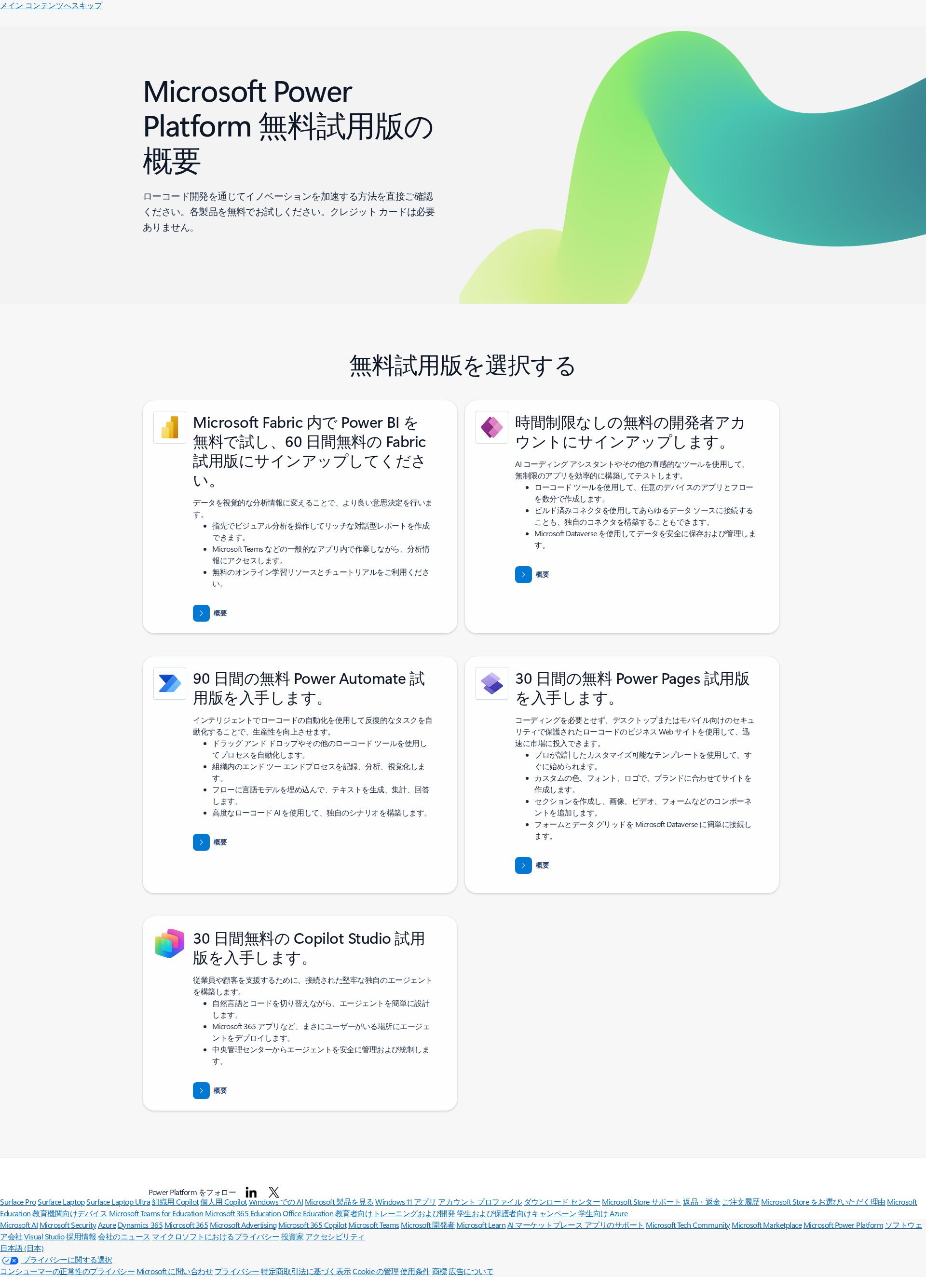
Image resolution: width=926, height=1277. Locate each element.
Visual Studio (44, 1236)
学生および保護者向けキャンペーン (516, 1213)
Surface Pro (18, 1201)
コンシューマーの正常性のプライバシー (67, 1271)
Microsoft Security (68, 1225)
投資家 (292, 1236)
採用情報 (81, 1236)
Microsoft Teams (373, 1225)
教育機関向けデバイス (69, 1213)
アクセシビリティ (335, 1236)
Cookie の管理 (375, 1271)
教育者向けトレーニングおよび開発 (395, 1213)
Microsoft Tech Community (688, 1225)
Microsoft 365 (186, 1225)
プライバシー (237, 1271)
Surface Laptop (61, 1201)
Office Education (308, 1213)
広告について (471, 1271)
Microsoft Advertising (243, 1225)
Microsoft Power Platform (843, 1225)
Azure (107, 1225)
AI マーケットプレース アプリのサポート (575, 1225)
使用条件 (415, 1271)
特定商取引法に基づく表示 (306, 1271)
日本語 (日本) (21, 1248)
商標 (439, 1271)
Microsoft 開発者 (428, 1225)
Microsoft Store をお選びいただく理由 (823, 1201)
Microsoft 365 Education (243, 1213)
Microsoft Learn (480, 1225)
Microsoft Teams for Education (156, 1213)
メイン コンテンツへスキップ (51, 5)
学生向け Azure (603, 1213)
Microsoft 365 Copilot (312, 1225)
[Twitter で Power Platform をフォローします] (274, 1192)
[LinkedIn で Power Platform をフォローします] (251, 1192)
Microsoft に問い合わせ (174, 1271)
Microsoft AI (19, 1225)
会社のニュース (124, 1236)
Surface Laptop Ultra (118, 1201)
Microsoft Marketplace (767, 1225)
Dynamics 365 (140, 1225)
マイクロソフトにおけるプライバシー (215, 1236)
